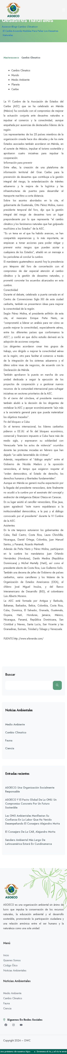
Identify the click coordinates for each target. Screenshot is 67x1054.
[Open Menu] (63, 10)
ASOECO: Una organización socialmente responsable (29, 789)
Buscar (10, 675)
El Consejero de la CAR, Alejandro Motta (30, 832)
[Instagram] (13, 1024)
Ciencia (9, 748)
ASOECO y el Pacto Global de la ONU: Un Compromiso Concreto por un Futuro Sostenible (31, 803)
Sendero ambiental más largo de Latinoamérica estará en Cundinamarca (28, 842)
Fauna (8, 740)
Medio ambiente (15, 724)
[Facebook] (5, 1024)
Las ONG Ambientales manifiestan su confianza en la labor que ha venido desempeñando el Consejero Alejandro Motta (32, 819)
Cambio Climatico (30, 57)
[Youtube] (21, 1024)
